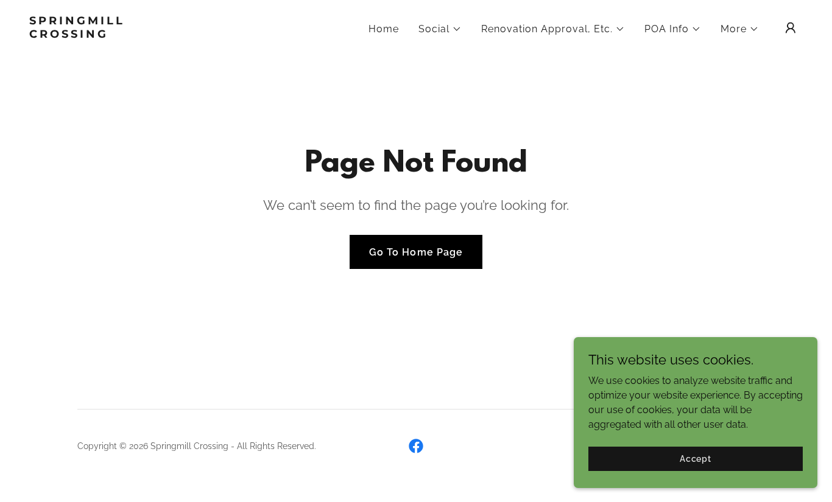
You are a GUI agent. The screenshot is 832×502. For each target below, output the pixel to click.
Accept (695, 458)
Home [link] (383, 29)
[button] (440, 29)
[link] (137, 34)
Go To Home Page (415, 252)
